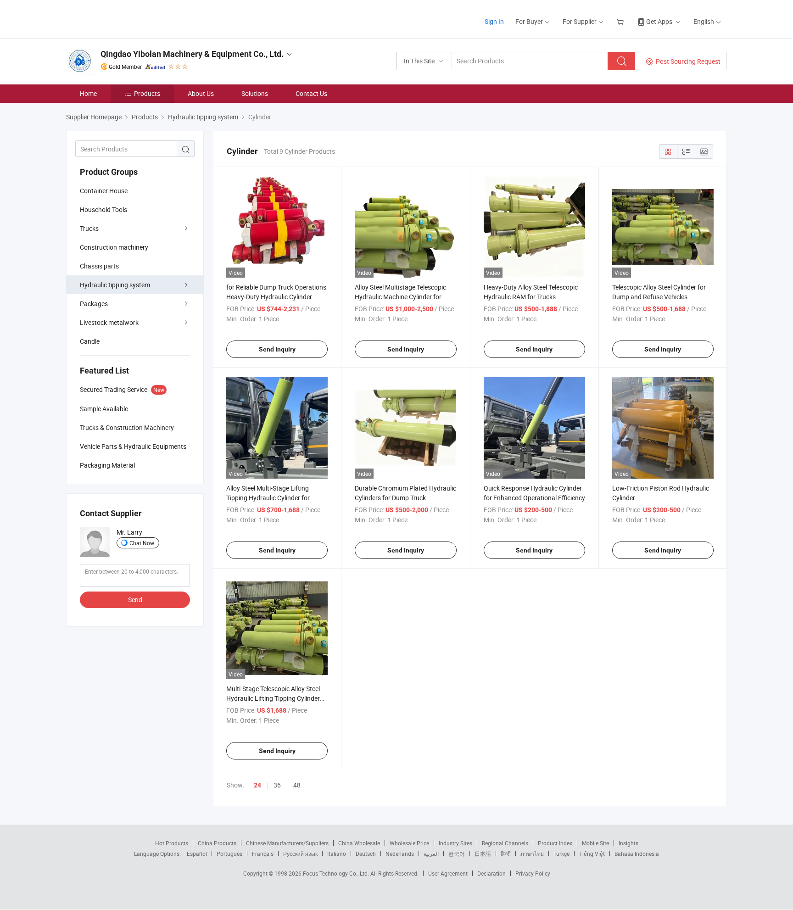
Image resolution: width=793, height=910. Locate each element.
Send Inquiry (277, 349)
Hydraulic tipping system (115, 284)
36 (277, 785)
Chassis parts (99, 266)
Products (147, 93)
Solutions (254, 93)
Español (197, 853)
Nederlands (399, 853)
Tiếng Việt (592, 853)
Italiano (336, 853)
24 (257, 785)
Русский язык (300, 853)
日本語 (483, 853)
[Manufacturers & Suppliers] (125, 18)
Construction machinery (114, 247)
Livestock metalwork (109, 322)
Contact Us (311, 93)
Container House (104, 190)
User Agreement (448, 873)
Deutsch (366, 853)
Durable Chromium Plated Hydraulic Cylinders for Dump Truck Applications (405, 498)
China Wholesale (359, 843)
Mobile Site (595, 843)
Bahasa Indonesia (636, 853)
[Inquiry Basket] (621, 21)
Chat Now (141, 543)
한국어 (456, 853)
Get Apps (659, 21)
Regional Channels (505, 843)
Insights (628, 843)
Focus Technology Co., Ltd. (336, 873)
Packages (94, 303)
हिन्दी (506, 853)
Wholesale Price (409, 843)
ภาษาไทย (532, 853)
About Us (201, 93)
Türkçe (561, 853)
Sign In (494, 21)
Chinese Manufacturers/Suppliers (287, 843)
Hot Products (171, 843)
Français (263, 853)
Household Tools (103, 209)
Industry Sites (455, 843)
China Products (217, 843)
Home (88, 93)
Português (229, 853)
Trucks (89, 228)
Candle (90, 341)
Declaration (491, 873)
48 (297, 785)
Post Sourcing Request (688, 61)
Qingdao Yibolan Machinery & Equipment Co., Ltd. (192, 54)
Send (135, 599)
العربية (431, 853)
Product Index (555, 843)
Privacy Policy (532, 873)
